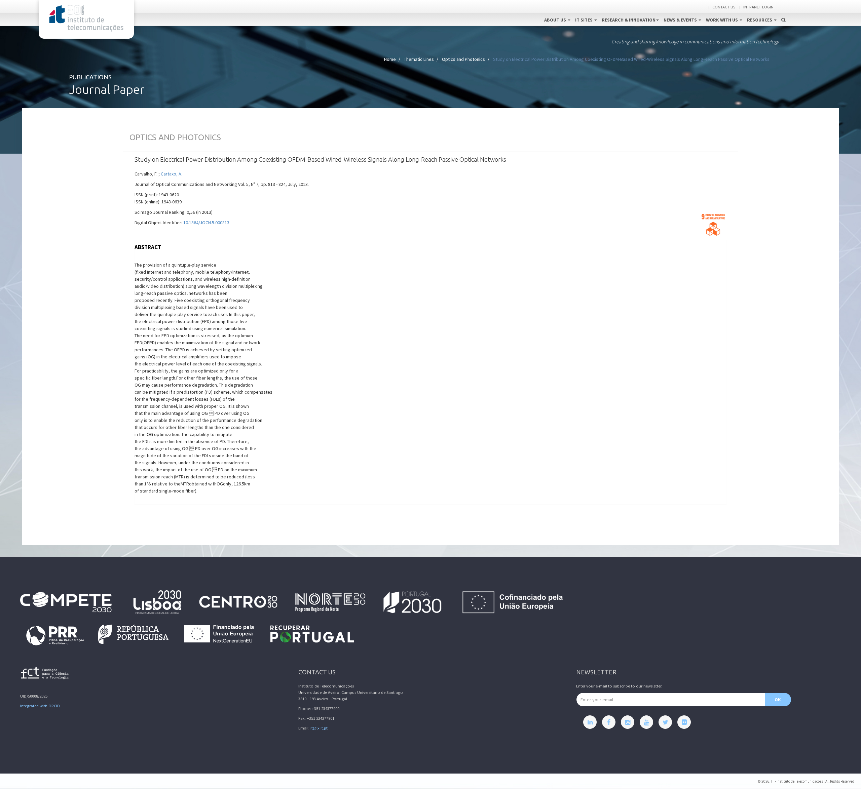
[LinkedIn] (590, 722)
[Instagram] (627, 722)
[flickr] (684, 722)
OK (778, 700)
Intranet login (758, 6)
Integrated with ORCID (40, 705)
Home (390, 59)
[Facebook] (608, 722)
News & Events (681, 20)
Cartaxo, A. (171, 174)
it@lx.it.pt (319, 728)
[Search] (783, 13)
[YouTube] (646, 722)
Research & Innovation (629, 20)
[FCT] (45, 674)
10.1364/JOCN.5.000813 (206, 223)
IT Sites (584, 20)
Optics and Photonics (463, 59)
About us (555, 20)
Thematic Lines (419, 59)
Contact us (723, 6)
